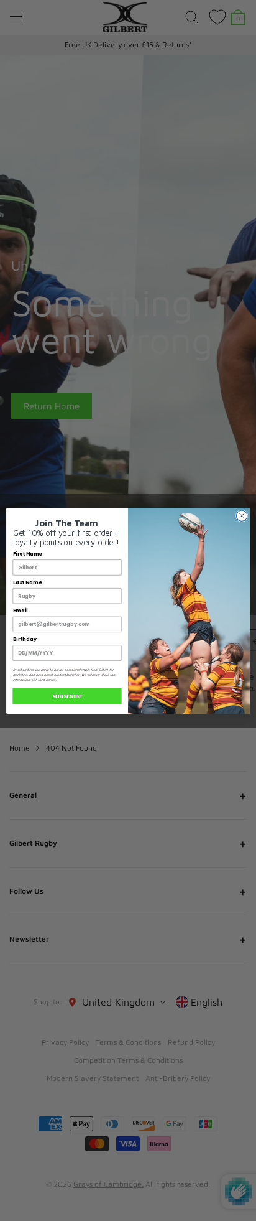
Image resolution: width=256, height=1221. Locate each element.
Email (20, 610)
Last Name (27, 582)
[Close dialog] (241, 515)
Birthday (25, 639)
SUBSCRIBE (67, 696)
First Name (27, 554)
